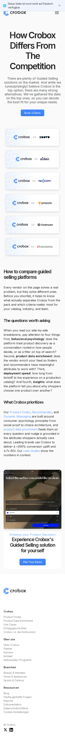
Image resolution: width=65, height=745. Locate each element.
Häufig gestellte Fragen (18, 696)
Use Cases (10, 624)
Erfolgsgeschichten (15, 628)
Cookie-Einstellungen (16, 712)
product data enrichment (21, 429)
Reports (8, 700)
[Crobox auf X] (5, 729)
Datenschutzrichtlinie (16, 708)
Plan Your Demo (32, 562)
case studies (31, 451)
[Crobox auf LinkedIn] (11, 729)
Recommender (42, 412)
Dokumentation (12, 704)
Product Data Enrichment (18, 620)
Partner (8, 648)
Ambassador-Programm (17, 659)
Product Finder (20, 412)
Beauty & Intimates (14, 672)
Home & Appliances (15, 676)
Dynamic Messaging (17, 416)
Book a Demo (32, 112)
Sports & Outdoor (14, 680)
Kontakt (8, 656)
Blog (6, 693)
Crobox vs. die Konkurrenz (20, 632)
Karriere (8, 652)
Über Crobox (11, 644)
